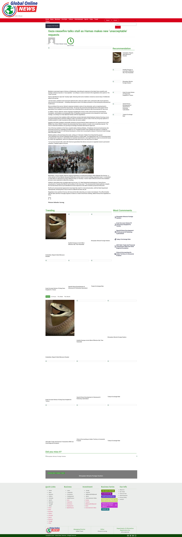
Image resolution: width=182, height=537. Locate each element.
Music (87, 496)
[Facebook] (128, 536)
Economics (70, 494)
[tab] (48, 296)
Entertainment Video (91, 498)
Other (50, 506)
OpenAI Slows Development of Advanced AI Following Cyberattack (127, 106)
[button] (107, 20)
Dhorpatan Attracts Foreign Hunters (128, 82)
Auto (68, 490)
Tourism (58, 473)
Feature (88, 492)
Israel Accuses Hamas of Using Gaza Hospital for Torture (128, 94)
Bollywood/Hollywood (91, 494)
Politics (50, 496)
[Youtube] (133, 536)
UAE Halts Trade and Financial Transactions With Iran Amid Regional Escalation (125, 246)
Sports (50, 500)
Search (118, 27)
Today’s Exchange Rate (97, 286)
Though (51, 504)
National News (51, 473)
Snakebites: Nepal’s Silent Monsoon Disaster (128, 54)
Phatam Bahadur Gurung (87, 478)
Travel (62, 473)
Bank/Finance (70, 498)
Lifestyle (51, 498)
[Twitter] (130, 536)
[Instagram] (135, 536)
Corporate (70, 492)
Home (50, 490)
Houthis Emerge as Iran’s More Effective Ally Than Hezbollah (128, 71)
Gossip (87, 490)
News (50, 492)
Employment (70, 496)
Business (51, 494)
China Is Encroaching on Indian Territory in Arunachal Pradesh (125, 254)
